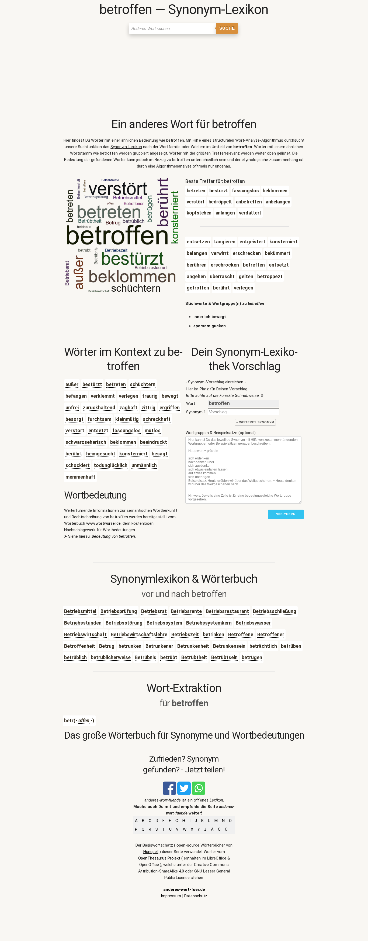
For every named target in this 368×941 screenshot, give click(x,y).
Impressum (171, 896)
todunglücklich (110, 465)
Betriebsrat (154, 611)
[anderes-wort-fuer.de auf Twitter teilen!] (184, 793)
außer (71, 384)
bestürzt (92, 384)
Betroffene (240, 634)
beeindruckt (153, 442)
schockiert (77, 465)
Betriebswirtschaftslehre (139, 634)
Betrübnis (145, 657)
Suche (227, 28)
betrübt (168, 657)
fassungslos (126, 430)
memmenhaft (80, 477)
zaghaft (128, 407)
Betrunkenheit (193, 646)
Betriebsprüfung (118, 611)
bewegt (170, 396)
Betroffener (270, 634)
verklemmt (103, 396)
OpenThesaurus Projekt (159, 858)
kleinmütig (127, 419)
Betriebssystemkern (209, 623)
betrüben (291, 646)
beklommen (123, 442)
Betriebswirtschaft (85, 634)
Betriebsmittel (80, 611)
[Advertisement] (184, 77)
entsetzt (98, 430)
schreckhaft (157, 419)
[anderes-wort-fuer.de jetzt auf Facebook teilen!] (169, 793)
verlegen (128, 396)
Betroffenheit (79, 646)
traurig (150, 396)
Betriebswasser (253, 623)
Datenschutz (195, 896)
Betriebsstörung (124, 623)
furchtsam (99, 419)
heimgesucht (100, 453)
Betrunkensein (229, 646)
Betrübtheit (194, 657)
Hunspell (150, 851)
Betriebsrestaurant (227, 611)
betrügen (252, 657)
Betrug (106, 646)
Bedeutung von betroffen (113, 536)
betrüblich (75, 657)
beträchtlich (263, 646)
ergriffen (169, 407)
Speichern (286, 514)
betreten (116, 384)
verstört (74, 430)
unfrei (72, 407)
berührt (73, 453)
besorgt (74, 419)
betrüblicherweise (111, 657)
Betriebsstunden (83, 623)
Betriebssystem (164, 623)
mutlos (153, 430)
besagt (160, 453)
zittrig (148, 407)
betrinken (213, 634)
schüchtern (142, 384)
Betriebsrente (186, 611)
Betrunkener (159, 646)
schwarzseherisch (85, 442)
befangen (76, 396)
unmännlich (144, 465)
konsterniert (133, 453)
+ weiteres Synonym (255, 422)
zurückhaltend (99, 407)
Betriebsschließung (274, 611)
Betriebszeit (185, 634)
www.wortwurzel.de (103, 523)
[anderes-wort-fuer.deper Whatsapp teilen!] (198, 793)
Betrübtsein (224, 657)
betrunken (130, 646)
